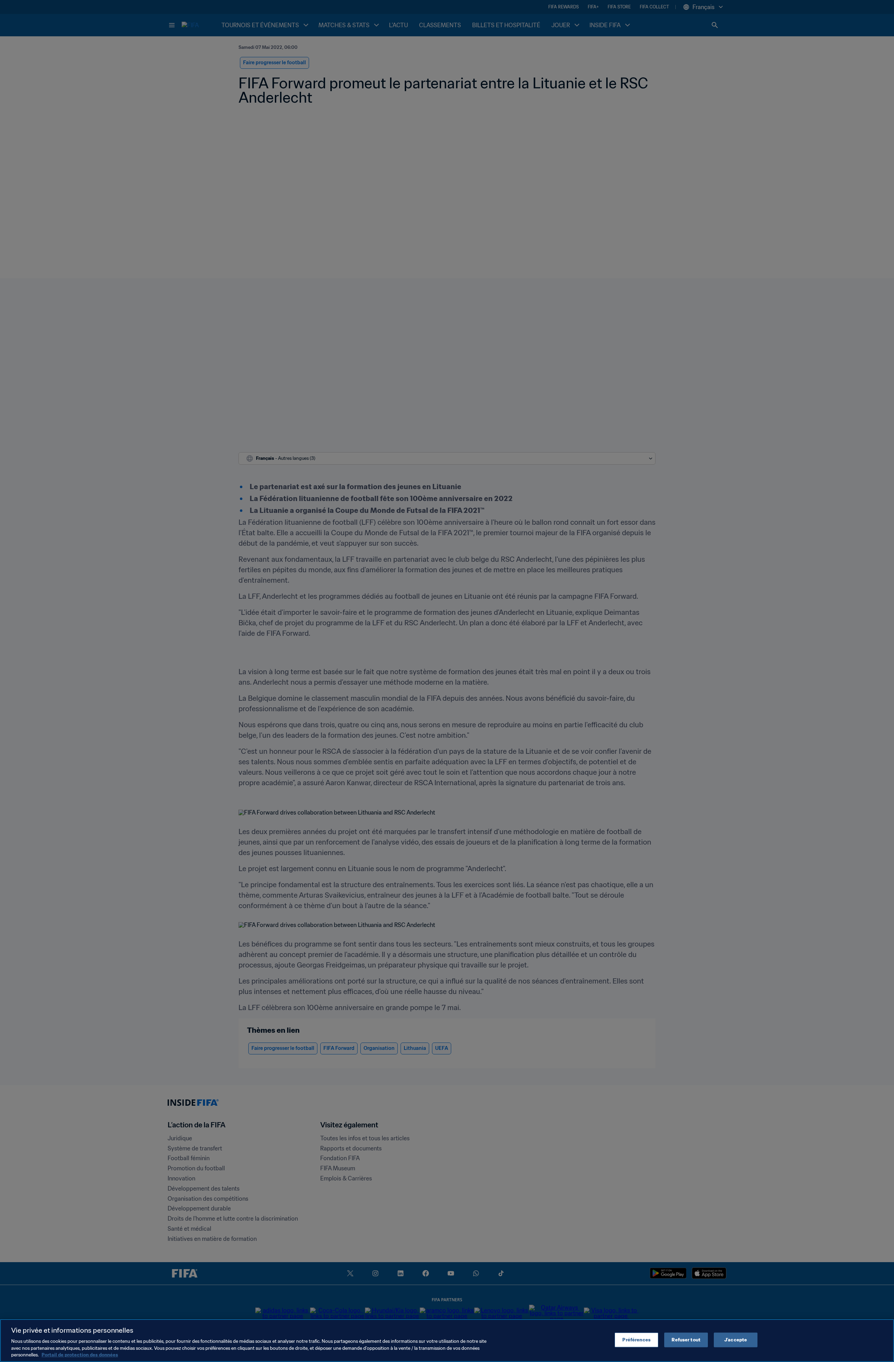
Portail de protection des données (80, 1355)
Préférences (636, 1340)
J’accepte (735, 1340)
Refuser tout (686, 1340)
